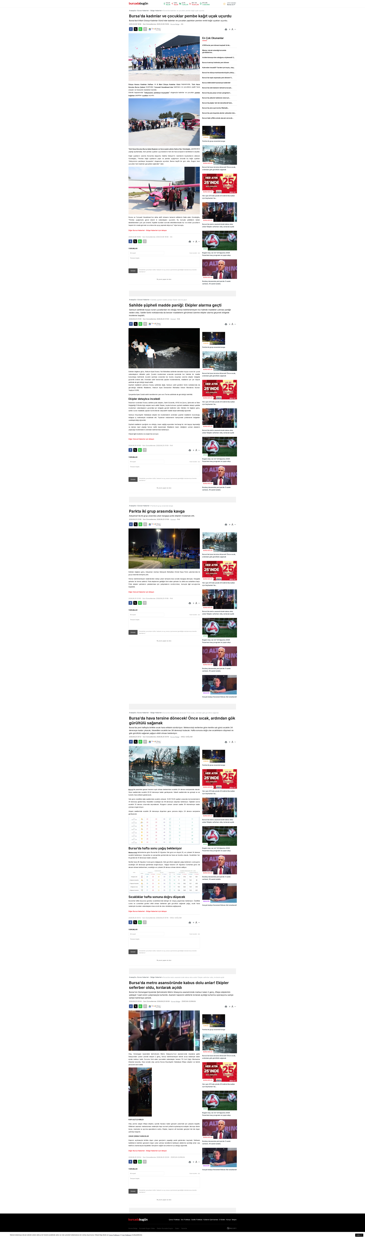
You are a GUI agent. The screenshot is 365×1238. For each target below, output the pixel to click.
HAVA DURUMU (231, 3)
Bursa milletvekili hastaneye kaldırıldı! (216, 83)
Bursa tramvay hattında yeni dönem (215, 62)
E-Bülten (222, 1220)
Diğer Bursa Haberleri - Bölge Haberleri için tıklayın (148, 230)
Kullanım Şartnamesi (210, 1220)
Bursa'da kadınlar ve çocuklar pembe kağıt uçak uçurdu (183, 11)
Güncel (173, 319)
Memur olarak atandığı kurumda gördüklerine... (214, 51)
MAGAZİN (206, 693)
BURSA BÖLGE (207, 163)
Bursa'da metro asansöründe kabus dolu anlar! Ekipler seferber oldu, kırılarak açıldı (193, 977)
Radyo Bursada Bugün (165, 1228)
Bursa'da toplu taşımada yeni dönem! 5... (217, 78)
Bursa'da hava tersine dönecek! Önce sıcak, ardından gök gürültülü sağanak (191, 713)
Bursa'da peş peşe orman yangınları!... (216, 93)
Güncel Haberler (143, 300)
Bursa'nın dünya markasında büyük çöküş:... (218, 73)
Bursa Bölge (175, 24)
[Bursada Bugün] (138, 3)
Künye (228, 1220)
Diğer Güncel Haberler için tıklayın (141, 439)
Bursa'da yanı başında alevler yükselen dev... (219, 113)
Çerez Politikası (174, 1220)
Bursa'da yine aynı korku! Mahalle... (215, 108)
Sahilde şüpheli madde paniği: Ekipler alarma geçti (169, 300)
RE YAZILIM (231, 1228)
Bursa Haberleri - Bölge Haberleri (149, 11)
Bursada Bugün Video (147, 1228)
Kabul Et (359, 1235)
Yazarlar (184, 1228)
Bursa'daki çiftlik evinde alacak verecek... (217, 118)
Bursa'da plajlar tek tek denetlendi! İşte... (217, 103)
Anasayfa (132, 11)
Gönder (133, 271)
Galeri (177, 1228)
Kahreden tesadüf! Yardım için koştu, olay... (218, 68)
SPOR (205, 249)
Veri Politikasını (126, 1235)
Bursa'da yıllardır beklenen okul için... (216, 98)
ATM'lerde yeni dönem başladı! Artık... (216, 45)
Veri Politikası (185, 1220)
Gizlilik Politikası (196, 1220)
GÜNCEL (206, 137)
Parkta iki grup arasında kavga (162, 506)
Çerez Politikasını (114, 1235)
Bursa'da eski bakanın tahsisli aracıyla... (217, 88)
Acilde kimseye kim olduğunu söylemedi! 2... (218, 57)
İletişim (234, 1220)
